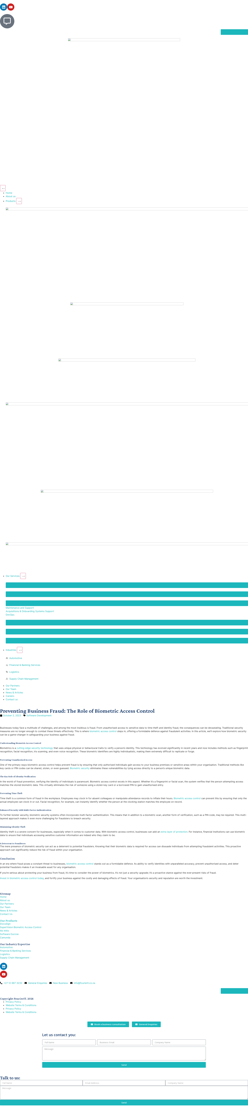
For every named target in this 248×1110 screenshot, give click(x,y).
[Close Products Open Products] (19, 201)
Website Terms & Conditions (21, 1005)
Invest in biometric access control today (22, 878)
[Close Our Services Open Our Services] (23, 576)
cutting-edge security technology (35, 748)
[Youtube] (10, 7)
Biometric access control (187, 798)
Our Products (8, 920)
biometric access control (103, 731)
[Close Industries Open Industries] (20, 650)
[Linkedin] (3, 7)
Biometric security (80, 768)
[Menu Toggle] (3, 188)
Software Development (39, 715)
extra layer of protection (174, 831)
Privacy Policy (13, 1001)
